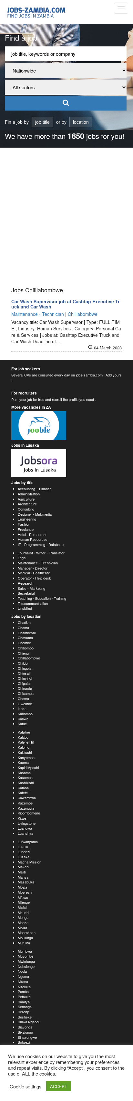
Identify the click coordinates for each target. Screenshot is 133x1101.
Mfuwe (23, 897)
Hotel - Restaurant (32, 534)
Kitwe (22, 818)
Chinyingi (25, 678)
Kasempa (25, 777)
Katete (23, 792)
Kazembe (25, 802)
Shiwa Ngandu (29, 1021)
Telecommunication (33, 603)
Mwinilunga (26, 961)
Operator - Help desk (34, 577)
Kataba (23, 787)
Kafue (22, 723)
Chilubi (23, 663)
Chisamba (26, 693)
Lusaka (23, 856)
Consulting (26, 509)
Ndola (22, 971)
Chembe (24, 642)
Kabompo (25, 713)
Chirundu (25, 688)
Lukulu (23, 846)
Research (25, 583)
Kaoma (23, 762)
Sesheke (25, 1016)
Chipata (24, 683)
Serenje (24, 1011)
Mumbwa (25, 951)
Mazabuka (26, 881)
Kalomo (23, 747)
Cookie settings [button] (25, 1086)
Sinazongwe (27, 1037)
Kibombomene (29, 812)
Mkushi (23, 912)
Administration (29, 493)
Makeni (23, 866)
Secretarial (26, 593)
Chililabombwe (29, 657)
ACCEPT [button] (58, 1086)
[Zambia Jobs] (38, 12)
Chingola (24, 668)
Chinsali (24, 673)
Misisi (22, 907)
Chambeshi (27, 632)
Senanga (25, 1006)
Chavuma (25, 637)
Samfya (24, 1001)
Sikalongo (25, 1032)
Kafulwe (24, 732)
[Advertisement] (66, 217)
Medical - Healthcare (34, 572)
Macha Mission (29, 861)
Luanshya (25, 833)
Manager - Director (32, 567)
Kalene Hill (26, 742)
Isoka (22, 708)
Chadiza (24, 622)
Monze (23, 922)
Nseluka (24, 986)
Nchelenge (26, 966)
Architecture (27, 503)
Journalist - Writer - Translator (41, 552)
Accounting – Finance (35, 488)
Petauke (24, 996)
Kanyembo (26, 757)
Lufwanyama (28, 841)
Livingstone (27, 823)
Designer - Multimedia (35, 514)
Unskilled (25, 608)
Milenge (24, 902)
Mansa (23, 877)
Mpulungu (25, 937)
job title (42, 122)
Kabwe (23, 718)
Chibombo (26, 647)
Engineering (27, 518)
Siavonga (25, 1026)
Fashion (24, 524)
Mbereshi (25, 892)
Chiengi (23, 653)
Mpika (22, 927)
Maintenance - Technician (38, 562)
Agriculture (26, 499)
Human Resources (32, 539)
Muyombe (25, 956)
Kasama (24, 772)
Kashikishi (26, 782)
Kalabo (23, 737)
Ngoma (23, 976)
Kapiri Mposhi (28, 767)
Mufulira (24, 942)
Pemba (23, 991)
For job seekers (25, 369)
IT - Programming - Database (41, 544)
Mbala (22, 887)
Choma (23, 698)
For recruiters (24, 393)
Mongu (23, 917)
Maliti (22, 871)
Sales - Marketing (31, 588)
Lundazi (24, 851)
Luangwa (25, 828)
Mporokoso (27, 932)
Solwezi (24, 1042)
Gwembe (25, 703)
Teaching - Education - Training (42, 598)
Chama (23, 627)
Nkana (23, 981)
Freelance (26, 529)
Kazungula (26, 808)
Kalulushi (25, 752)
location (81, 122)
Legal (22, 557)
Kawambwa (27, 797)
